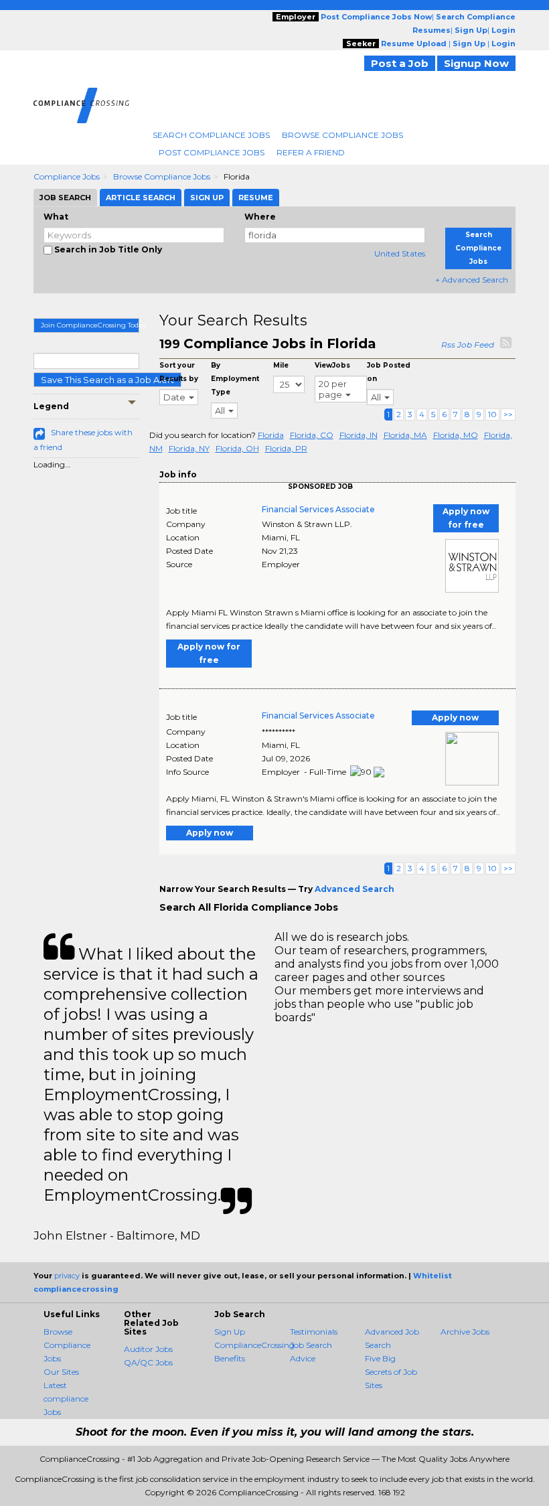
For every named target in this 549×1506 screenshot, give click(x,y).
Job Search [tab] (65, 197)
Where (260, 217)
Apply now (455, 717)
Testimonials (313, 1332)
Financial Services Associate (318, 509)
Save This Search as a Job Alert (107, 379)
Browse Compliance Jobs (342, 135)
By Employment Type (235, 378)
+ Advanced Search (471, 280)
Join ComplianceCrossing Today (90, 325)
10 (492, 414)
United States (399, 253)
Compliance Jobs (66, 176)
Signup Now (476, 63)
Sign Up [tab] (207, 197)
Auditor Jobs (148, 1349)
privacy (67, 1275)
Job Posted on (388, 372)
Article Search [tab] (140, 197)
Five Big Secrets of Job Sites (391, 1371)
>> (508, 414)
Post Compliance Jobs (211, 152)
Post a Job (399, 63)
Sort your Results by (178, 372)
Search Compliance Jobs (211, 135)
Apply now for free (466, 518)
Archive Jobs (465, 1332)
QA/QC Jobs (148, 1362)
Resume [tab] (255, 197)
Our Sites (61, 1372)
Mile (281, 365)
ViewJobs (332, 365)
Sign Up (229, 1332)
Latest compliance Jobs (66, 1398)
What (56, 217)
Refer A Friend (311, 152)
